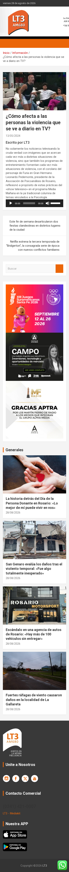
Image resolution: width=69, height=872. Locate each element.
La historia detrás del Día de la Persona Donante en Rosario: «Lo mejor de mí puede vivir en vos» (32, 503)
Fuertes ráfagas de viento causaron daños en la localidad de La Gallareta (34, 699)
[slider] (56, 202)
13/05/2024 (13, 135)
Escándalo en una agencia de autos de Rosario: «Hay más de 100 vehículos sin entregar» (33, 634)
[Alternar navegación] (7, 43)
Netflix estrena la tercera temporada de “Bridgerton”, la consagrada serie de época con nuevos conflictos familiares (32, 245)
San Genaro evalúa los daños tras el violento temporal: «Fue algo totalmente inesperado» (34, 568)
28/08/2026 (13, 512)
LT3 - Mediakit (11, 813)
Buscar (59, 268)
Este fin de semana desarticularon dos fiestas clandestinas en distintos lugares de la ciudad (35, 225)
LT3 (45, 865)
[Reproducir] (11, 203)
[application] (34, 203)
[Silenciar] (47, 203)
